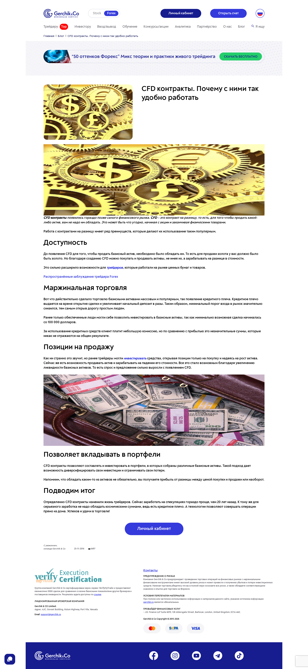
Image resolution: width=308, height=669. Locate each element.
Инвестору (83, 26)
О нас (227, 26)
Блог (241, 26)
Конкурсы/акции (155, 26)
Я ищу (260, 26)
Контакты (150, 570)
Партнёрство (207, 26)
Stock (97, 13)
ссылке (97, 595)
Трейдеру (50, 26)
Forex (111, 13)
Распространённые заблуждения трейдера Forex (80, 276)
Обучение (129, 26)
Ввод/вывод (106, 26)
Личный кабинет (154, 529)
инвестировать (135, 358)
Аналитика (183, 26)
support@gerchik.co (51, 615)
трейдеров (115, 267)
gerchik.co (148, 602)
